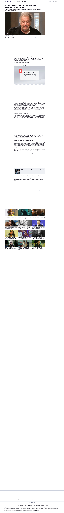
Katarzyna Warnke (48, 498)
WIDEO (29, 1)
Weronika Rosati (34, 497)
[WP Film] (10, 1)
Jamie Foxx (5, 498)
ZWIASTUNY (18, 1)
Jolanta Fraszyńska (20, 497)
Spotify (15, 179)
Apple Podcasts (19, 179)
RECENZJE (14, 1)
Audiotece (28, 179)
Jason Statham (20, 499)
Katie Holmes (6, 496)
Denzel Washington (34, 498)
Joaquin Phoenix (6, 499)
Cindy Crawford (34, 499)
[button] (52, 1)
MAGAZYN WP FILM (24, 1)
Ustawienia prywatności (44, 505)
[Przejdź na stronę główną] (8, 1)
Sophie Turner (6, 497)
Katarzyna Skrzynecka (21, 498)
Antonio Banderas (34, 496)
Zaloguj (56, 1)
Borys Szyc (47, 497)
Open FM (33, 179)
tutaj (20, 511)
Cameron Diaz (47, 496)
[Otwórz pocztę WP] (50, 1)
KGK (7, 36)
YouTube (24, 179)
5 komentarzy (39, 37)
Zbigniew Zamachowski (21, 496)
